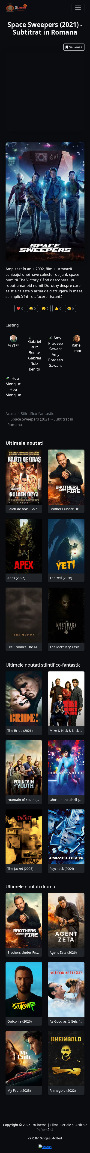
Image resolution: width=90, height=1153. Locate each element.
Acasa (11, 413)
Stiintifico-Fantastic (37, 413)
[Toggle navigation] (78, 7)
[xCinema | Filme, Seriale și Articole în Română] (16, 7)
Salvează (75, 47)
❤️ (19, 308)
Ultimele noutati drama (30, 886)
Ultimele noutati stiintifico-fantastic (43, 665)
